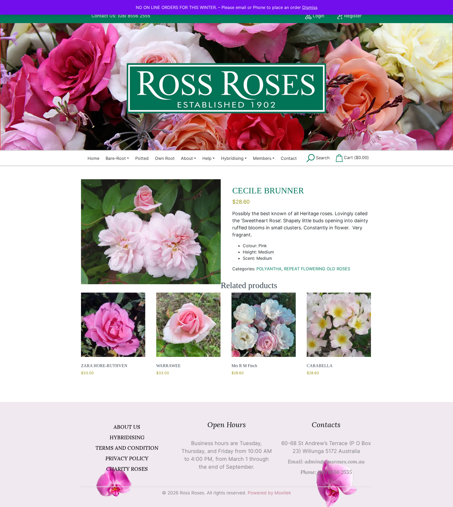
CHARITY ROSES (127, 469)
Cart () (356, 157)
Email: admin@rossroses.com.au (326, 461)
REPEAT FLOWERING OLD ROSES (317, 268)
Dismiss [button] (309, 7)
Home (93, 158)
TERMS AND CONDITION (126, 448)
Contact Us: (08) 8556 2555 (120, 15)
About (187, 158)
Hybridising (232, 158)
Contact (289, 158)
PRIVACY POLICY (126, 458)
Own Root (165, 158)
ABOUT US (127, 427)
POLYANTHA (269, 268)
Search (322, 157)
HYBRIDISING (127, 437)
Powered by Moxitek (269, 492)
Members (262, 158)
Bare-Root (116, 158)
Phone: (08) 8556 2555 (326, 472)
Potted (142, 158)
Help (207, 158)
